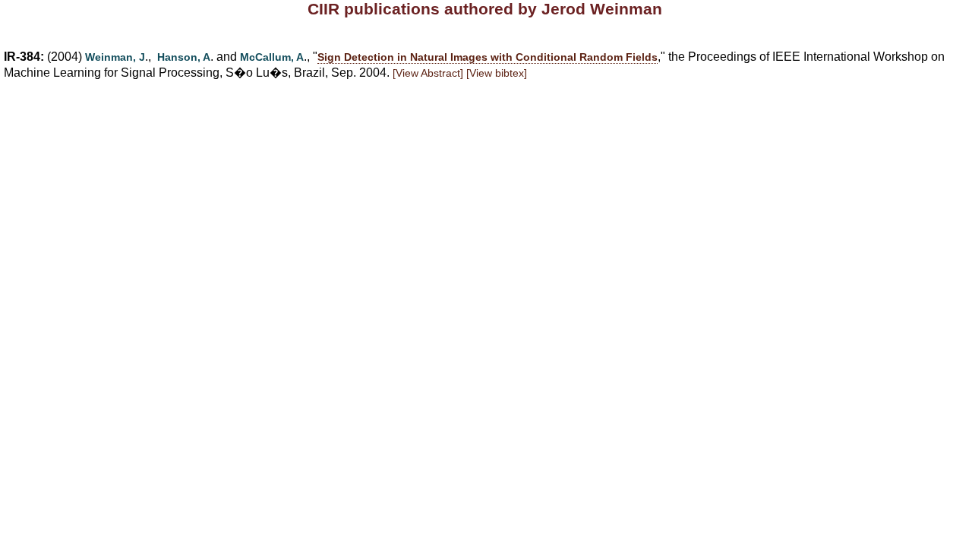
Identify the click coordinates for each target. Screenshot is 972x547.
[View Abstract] (428, 73)
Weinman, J (115, 57)
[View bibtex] (496, 73)
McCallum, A (272, 57)
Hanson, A (183, 57)
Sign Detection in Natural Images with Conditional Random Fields (487, 57)
